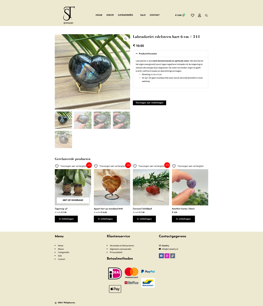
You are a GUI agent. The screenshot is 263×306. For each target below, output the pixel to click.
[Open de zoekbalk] (206, 15)
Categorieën (125, 15)
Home (99, 15)
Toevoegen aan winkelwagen (149, 103)
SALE (143, 15)
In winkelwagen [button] (105, 219)
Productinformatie (148, 54)
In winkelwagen (66, 219)
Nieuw (110, 15)
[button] (125, 38)
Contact (155, 15)
